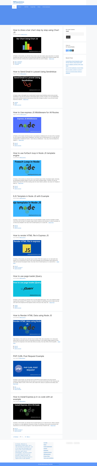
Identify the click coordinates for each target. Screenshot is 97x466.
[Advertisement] (48, 17)
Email (67, 31)
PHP (15, 386)
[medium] (73, 50)
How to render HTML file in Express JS (31, 235)
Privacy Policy (47, 456)
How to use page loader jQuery (27, 276)
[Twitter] (69, 50)
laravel (15, 103)
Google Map (32, 6)
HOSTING (26, 6)
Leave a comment (17, 104)
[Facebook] (67, 50)
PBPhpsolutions (18, 2)
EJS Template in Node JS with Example (31, 196)
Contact (45, 448)
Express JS (16, 267)
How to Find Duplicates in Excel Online (74, 67)
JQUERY (16, 305)
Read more (51, 58)
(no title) (45, 442)
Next (28, 436)
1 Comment (16, 64)
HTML (15, 61)
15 (25, 436)
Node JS (16, 143)
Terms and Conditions (48, 458)
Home (14, 6)
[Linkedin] (71, 50)
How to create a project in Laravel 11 (74, 69)
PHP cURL (18, 388)
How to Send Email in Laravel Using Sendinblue (34, 71)
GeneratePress (56, 464)
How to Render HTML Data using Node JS (32, 315)
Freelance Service (48, 452)
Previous (15, 436)
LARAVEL (16, 102)
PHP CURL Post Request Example (28, 356)
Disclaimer (46, 450)
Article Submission (46, 6)
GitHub (38, 6)
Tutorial (19, 6)
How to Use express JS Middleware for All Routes (36, 112)
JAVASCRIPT (19, 61)
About (45, 444)
